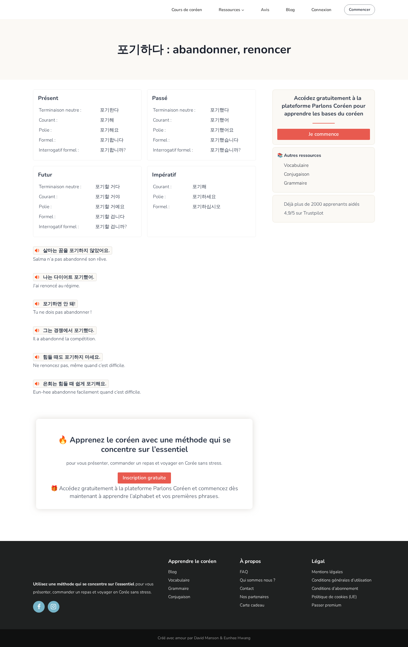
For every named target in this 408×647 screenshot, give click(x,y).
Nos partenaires (254, 597)
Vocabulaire (295, 165)
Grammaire (295, 183)
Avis (265, 9)
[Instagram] (53, 607)
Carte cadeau (252, 605)
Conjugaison (296, 174)
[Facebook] (39, 607)
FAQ (244, 572)
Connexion (321, 9)
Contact (247, 588)
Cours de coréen (187, 9)
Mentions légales (327, 572)
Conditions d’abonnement (335, 588)
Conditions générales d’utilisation (341, 580)
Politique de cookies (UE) (334, 597)
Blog (290, 9)
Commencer (359, 9)
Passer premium (326, 605)
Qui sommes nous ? (257, 580)
